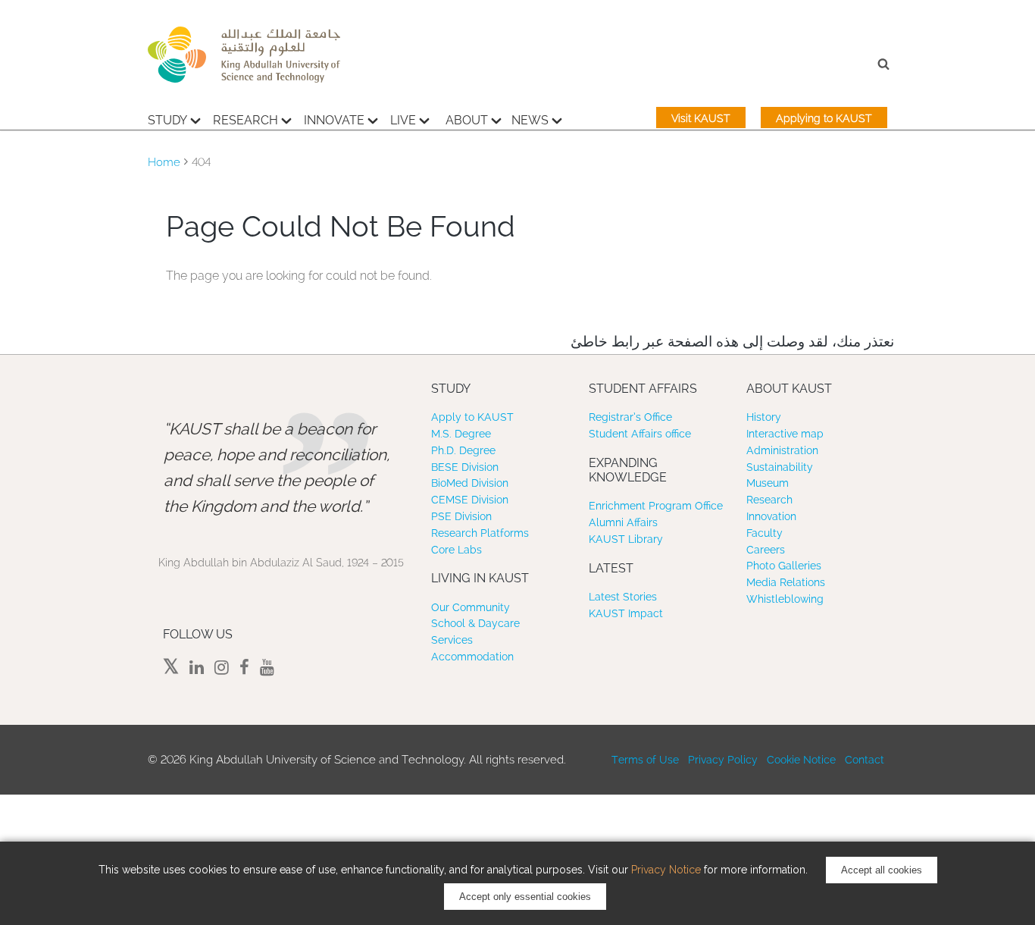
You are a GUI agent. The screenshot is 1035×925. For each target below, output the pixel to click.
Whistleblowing (785, 599)
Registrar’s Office (630, 417)
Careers (765, 550)
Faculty (764, 533)
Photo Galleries (783, 566)
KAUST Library (626, 539)
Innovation (771, 516)
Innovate (334, 120)
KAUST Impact (626, 613)
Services (452, 640)
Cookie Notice (801, 760)
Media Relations (785, 582)
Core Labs (456, 550)
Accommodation (472, 657)
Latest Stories (623, 597)
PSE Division (461, 516)
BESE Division (465, 467)
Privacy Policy (723, 760)
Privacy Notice (666, 870)
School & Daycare (475, 623)
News (530, 120)
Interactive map (785, 434)
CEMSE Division (469, 500)
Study (167, 120)
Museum (767, 483)
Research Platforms (480, 533)
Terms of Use (645, 760)
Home (164, 162)
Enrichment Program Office (656, 506)
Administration (782, 450)
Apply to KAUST (472, 417)
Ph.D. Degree (463, 450)
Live (403, 120)
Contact (864, 760)
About (467, 120)
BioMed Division (469, 483)
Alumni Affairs (623, 522)
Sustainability (779, 467)
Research (245, 120)
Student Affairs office (640, 434)
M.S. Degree (461, 434)
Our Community (470, 607)
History (763, 417)
